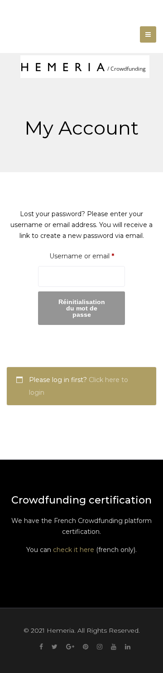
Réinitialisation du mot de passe (81, 308)
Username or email (87, 256)
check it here (73, 550)
